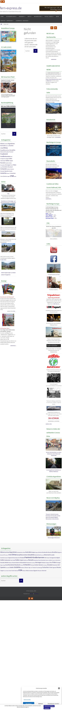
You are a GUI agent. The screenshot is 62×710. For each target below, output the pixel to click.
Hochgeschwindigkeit (4, 158)
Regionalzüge (2, 565)
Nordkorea (33, 562)
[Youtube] (3, 1)
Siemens (12, 169)
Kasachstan (36, 560)
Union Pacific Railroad (13, 570)
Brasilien (11, 145)
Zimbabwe (31, 570)
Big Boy (37, 552)
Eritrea (13, 557)
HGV (11, 156)
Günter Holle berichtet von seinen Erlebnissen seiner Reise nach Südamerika (53, 454)
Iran (11, 560)
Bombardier (45, 552)
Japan (11, 160)
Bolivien (40, 552)
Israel (14, 560)
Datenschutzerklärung (49, 706)
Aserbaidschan (20, 552)
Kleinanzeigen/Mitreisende (54, 537)
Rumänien (5, 167)
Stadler (10, 171)
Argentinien (11, 143)
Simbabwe (45, 565)
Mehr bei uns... (56, 304)
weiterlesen (53, 59)
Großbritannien (5, 156)
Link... (50, 213)
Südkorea (22, 567)
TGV (31, 567)
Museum (10, 562)
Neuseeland (2, 165)
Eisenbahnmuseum (4, 557)
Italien (7, 160)
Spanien (7, 171)
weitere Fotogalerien (5, 274)
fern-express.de (11, 8)
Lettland (50, 560)
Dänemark (2, 152)
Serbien (8, 169)
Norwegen (7, 165)
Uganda (54, 567)
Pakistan (44, 562)
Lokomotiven (57, 560)
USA (12, 176)
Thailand (34, 567)
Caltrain (6, 555)
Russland (10, 167)
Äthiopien (40, 570)
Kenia (39, 560)
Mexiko (10, 162)
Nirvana (31, 593)
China (5, 148)
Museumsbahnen (16, 562)
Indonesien (2, 160)
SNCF (59, 565)
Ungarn (8, 176)
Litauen (53, 560)
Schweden (3, 169)
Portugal (58, 562)
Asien (24, 552)
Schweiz (32, 565)
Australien (3, 145)
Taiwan (8, 173)
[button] (59, 688)
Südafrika (3, 173)
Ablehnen (40, 703)
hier (54, 102)
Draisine (42, 555)
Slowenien (55, 565)
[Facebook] (1, 1)
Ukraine (5, 176)
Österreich (44, 570)
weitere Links (49, 424)
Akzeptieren (29, 703)
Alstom (2, 143)
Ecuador (7, 152)
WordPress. (36, 593)
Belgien (33, 552)
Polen (14, 165)
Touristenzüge (39, 567)
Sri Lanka (7, 567)
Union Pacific (6, 570)
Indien (10, 158)
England (10, 557)
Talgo (29, 567)
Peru (12, 165)
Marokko (7, 162)
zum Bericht (58, 137)
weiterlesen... (13, 345)
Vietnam (24, 570)
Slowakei (2, 171)
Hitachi (48, 557)
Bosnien (7, 145)
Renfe (1, 167)
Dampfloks (12, 150)
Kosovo (47, 560)
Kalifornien (26, 560)
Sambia (21, 565)
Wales (15, 176)
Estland (16, 557)
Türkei (1, 176)
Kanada (2, 163)
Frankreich (4, 154)
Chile (1, 148)
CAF (4, 555)
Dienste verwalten (27, 699)
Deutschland (38, 555)
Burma (1, 555)
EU (19, 557)
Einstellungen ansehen (53, 703)
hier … (14, 311)
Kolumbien (43, 560)
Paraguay (47, 562)
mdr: (8, 193)
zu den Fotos (3, 259)
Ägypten (35, 570)
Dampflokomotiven (4, 150)
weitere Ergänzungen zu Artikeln (8, 272)
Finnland (11, 152)
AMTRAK (6, 143)
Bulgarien (60, 552)
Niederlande (28, 562)
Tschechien (13, 173)
